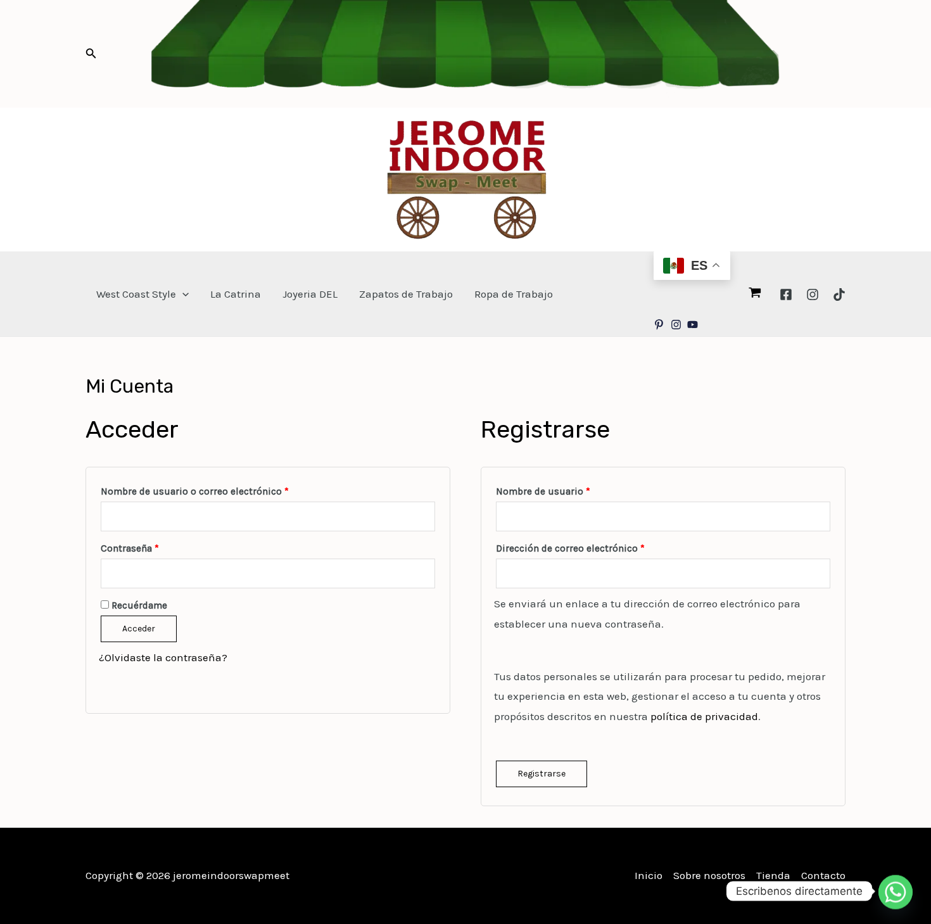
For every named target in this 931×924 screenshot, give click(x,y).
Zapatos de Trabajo (406, 294)
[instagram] (678, 324)
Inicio (648, 875)
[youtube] (694, 324)
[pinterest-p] (661, 324)
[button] (91, 54)
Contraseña (155, 546)
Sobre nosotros (709, 875)
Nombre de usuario (569, 489)
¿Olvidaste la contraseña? (163, 657)
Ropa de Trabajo (513, 294)
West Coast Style (136, 294)
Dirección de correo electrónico (596, 546)
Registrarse (541, 773)
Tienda (773, 875)
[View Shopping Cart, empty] (755, 293)
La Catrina (235, 294)
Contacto (823, 875)
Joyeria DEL (310, 294)
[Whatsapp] (895, 891)
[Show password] (425, 573)
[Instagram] (812, 294)
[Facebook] (786, 294)
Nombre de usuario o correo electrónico (220, 489)
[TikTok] (839, 294)
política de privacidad (704, 716)
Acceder (138, 628)
